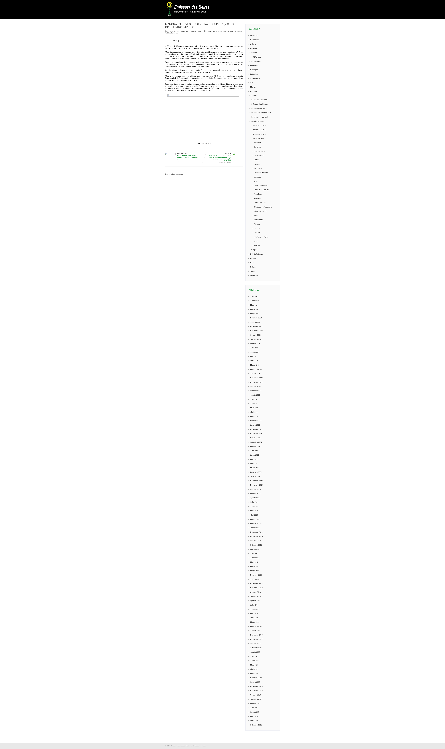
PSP (252, 263)
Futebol (254, 53)
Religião (253, 267)
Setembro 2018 (256, 596)
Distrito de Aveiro (259, 134)
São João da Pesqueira (263, 207)
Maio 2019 (254, 562)
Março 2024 (254, 314)
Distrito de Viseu (216, 31)
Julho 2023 (254, 348)
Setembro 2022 (256, 391)
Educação (254, 70)
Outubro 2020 (255, 489)
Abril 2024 (254, 309)
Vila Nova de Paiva (261, 237)
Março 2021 (254, 468)
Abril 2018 (254, 618)
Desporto (253, 48)
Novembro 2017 (256, 639)
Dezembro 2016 (256, 686)
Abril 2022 (254, 412)
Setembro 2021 (256, 442)
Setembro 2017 (256, 648)
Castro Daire (258, 155)
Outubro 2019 (255, 541)
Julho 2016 (254, 708)
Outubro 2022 (255, 386)
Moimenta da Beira (261, 173)
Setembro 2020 (256, 493)
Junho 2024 (254, 301)
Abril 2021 (254, 463)
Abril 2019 (254, 566)
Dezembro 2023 (256, 326)
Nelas (256, 181)
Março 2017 (254, 673)
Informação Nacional (259, 117)
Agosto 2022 (255, 395)
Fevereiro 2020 (256, 523)
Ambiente (253, 35)
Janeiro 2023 (255, 373)
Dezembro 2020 (256, 481)
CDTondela (257, 57)
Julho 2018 (254, 605)
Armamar (257, 143)
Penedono (258, 194)
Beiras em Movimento (259, 100)
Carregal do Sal (259, 151)
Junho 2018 (254, 609)
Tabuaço (257, 224)
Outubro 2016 (255, 695)
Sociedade (174, 33)
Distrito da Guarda (259, 130)
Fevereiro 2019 (256, 575)
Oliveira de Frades (261, 185)
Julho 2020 (254, 502)
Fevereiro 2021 (256, 472)
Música (253, 87)
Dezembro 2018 (256, 583)
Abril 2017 (254, 669)
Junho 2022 (254, 403)
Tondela (257, 233)
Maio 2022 (254, 408)
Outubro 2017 (255, 643)
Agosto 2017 (255, 652)
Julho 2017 (254, 656)
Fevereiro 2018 (256, 626)
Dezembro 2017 (256, 635)
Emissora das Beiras (259, 108)
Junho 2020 (254, 506)
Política (253, 258)
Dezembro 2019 (256, 532)
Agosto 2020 (255, 498)
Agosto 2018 (255, 601)
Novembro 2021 (256, 433)
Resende (257, 198)
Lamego (257, 164)
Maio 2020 (254, 511)
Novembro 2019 (256, 536)
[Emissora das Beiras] (188, 16)
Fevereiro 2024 (256, 318)
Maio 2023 (254, 356)
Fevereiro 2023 (256, 369)
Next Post (219, 157)
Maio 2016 (254, 716)
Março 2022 (254, 416)
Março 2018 (254, 622)
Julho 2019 (254, 553)
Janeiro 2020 (255, 528)
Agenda (179, 161)
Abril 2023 (254, 361)
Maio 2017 (254, 665)
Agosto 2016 (255, 703)
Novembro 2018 (256, 588)
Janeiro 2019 (255, 579)
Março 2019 (254, 571)
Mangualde (238, 31)
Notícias (167, 33)
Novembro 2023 (256, 331)
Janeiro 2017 (255, 682)
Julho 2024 (254, 296)
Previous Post (189, 156)
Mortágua (257, 177)
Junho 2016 (254, 712)
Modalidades (256, 61)
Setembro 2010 (256, 725)
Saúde (252, 271)
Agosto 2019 (255, 549)
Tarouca (257, 228)
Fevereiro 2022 (256, 421)
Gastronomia (255, 78)
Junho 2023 (254, 352)
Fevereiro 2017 (256, 678)
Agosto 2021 (255, 446)
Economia (254, 65)
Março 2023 (254, 365)
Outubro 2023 (255, 335)
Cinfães (257, 160)
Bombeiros (254, 40)
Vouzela (257, 245)
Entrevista (254, 74)
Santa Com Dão (260, 203)
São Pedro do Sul (260, 211)
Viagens (254, 250)
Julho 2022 (254, 399)
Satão (256, 215)
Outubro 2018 (255, 592)
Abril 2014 (254, 721)
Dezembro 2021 (256, 429)
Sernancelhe (258, 220)
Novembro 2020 (256, 485)
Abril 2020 (254, 515)
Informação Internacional (261, 113)
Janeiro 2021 (255, 476)
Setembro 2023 (256, 339)
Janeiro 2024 (255, 322)
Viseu (256, 241)
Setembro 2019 (256, 545)
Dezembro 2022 (256, 378)
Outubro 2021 (255, 438)
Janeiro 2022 (255, 425)
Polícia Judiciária (256, 254)
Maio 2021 (254, 459)
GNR (252, 83)
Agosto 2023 (255, 344)
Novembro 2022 (256, 382)
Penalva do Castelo (261, 190)
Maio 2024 (254, 305)
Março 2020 (254, 519)
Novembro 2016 (256, 691)
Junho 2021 (254, 455)
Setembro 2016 (256, 699)
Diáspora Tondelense (259, 104)
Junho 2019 (254, 558)
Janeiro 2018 (255, 631)
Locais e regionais (228, 31)
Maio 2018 (254, 613)
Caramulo (257, 147)
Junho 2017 (254, 661)
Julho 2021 (254, 451)
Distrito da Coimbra (225, 163)
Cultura (208, 31)
